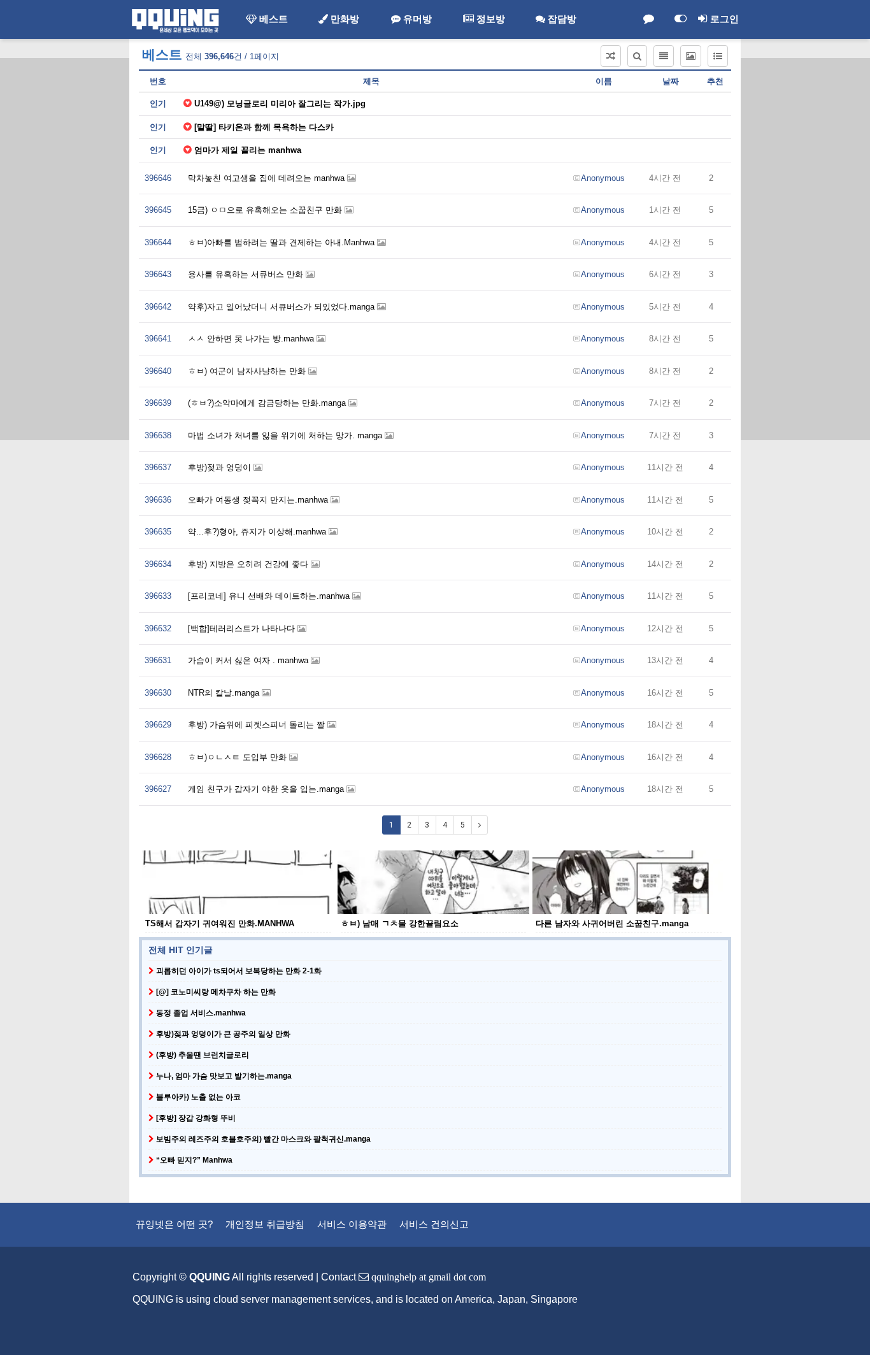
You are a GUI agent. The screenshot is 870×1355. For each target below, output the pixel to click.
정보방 (489, 19)
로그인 (723, 19)
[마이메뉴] (680, 19)
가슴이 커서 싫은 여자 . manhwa (249, 660)
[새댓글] (648, 19)
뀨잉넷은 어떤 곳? (174, 1224)
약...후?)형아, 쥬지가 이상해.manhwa (258, 531)
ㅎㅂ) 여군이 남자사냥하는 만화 (248, 371)
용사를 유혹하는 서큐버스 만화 (247, 274)
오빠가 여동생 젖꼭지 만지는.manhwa (259, 500)
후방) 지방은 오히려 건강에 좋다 (249, 564)
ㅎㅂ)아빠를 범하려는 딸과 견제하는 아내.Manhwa (282, 242)
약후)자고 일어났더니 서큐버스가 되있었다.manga (282, 307)
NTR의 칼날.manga (225, 693)
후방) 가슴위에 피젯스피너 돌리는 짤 (257, 724)
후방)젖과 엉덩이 (220, 467)
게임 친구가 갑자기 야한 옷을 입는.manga (267, 789)
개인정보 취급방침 (264, 1224)
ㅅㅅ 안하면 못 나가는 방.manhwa (252, 338)
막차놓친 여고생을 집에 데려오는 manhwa (267, 178)
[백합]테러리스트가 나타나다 (242, 628)
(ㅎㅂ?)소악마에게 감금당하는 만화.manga (268, 403)
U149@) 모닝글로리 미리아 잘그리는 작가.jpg (280, 103)
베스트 (272, 19)
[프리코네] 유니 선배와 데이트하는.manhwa (270, 596)
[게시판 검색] (637, 56)
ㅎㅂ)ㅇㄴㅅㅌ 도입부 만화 (238, 757)
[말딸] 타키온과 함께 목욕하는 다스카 (264, 127)
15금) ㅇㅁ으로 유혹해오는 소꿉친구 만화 (266, 210)
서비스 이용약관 (352, 1224)
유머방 (416, 19)
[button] (611, 56)
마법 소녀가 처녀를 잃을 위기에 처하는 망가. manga (286, 435)
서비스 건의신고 (434, 1224)
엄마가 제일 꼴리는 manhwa (247, 150)
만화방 (343, 19)
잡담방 (560, 19)
